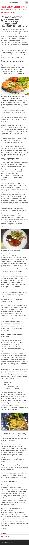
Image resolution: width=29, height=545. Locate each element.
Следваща (4, 528)
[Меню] (26, 2)
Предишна (4, 533)
